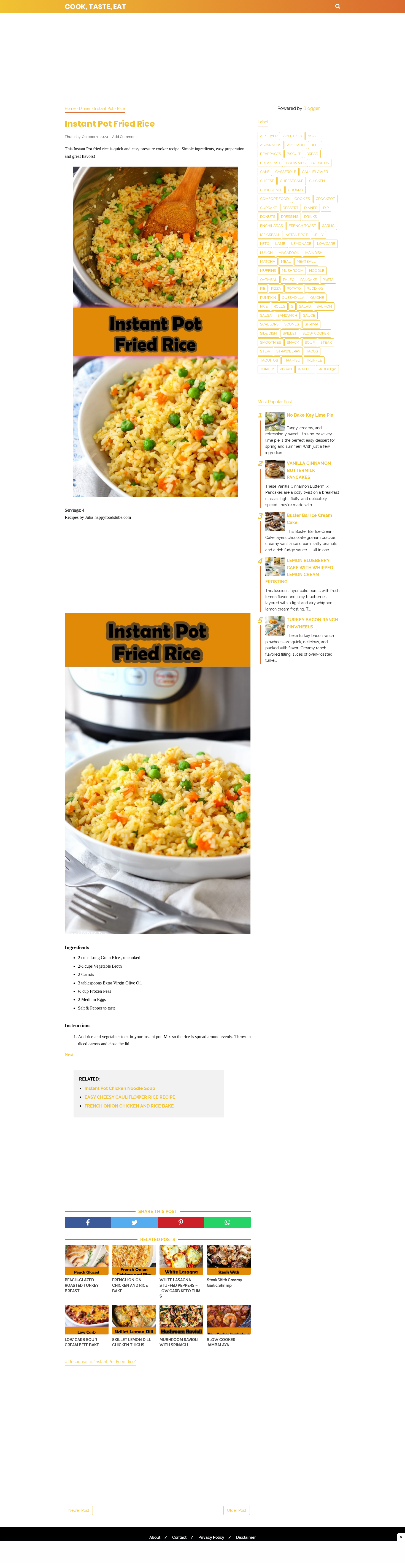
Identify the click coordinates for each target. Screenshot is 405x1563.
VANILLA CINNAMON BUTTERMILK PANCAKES (309, 470)
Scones (291, 324)
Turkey (267, 369)
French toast (302, 226)
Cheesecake (291, 181)
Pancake (308, 280)
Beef (315, 145)
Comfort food (274, 199)
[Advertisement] (202, 57)
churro (295, 190)
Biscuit (294, 154)
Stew (265, 351)
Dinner (310, 208)
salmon (324, 306)
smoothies (270, 342)
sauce (309, 315)
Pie (262, 288)
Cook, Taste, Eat (95, 7)
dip (326, 208)
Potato (294, 288)
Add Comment (124, 137)
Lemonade (301, 243)
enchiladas (271, 226)
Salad (305, 306)
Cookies (302, 199)
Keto (264, 243)
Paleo (289, 280)
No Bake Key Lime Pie (310, 415)
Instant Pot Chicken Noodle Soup (120, 1088)
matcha (267, 261)
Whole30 (327, 369)
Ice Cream (269, 235)
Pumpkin (268, 297)
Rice (264, 306)
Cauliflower (315, 172)
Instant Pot (296, 235)
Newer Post (78, 1510)
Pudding (315, 288)
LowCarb (326, 243)
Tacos (312, 351)
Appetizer (292, 136)
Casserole (285, 172)
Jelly (318, 235)
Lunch (266, 253)
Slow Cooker (316, 333)
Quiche (317, 297)
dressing (289, 217)
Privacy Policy (211, 1537)
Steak (326, 342)
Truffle (314, 360)
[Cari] (337, 6)
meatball (306, 261)
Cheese (267, 181)
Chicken (317, 181)
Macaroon (289, 253)
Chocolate (271, 190)
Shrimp (311, 324)
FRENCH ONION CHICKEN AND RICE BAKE (129, 1106)
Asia (312, 136)
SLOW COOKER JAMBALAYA (221, 1342)
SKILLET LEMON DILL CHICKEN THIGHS (131, 1342)
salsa (266, 315)
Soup (310, 342)
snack (293, 342)
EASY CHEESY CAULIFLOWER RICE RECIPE (130, 1097)
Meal (286, 261)
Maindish (314, 253)
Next (69, 1054)
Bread (312, 154)
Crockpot (325, 199)
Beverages (270, 154)
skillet (290, 333)
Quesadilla (293, 297)
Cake (264, 172)
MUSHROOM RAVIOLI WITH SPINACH (179, 1342)
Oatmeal (268, 280)
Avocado (296, 145)
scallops (269, 324)
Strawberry (288, 351)
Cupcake (268, 208)
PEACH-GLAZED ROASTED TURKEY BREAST (82, 1285)
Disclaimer (246, 1537)
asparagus (270, 145)
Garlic (328, 226)
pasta (328, 280)
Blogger (311, 108)
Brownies (296, 163)
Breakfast (270, 163)
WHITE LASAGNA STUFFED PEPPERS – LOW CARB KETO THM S (180, 1288)
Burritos (320, 163)
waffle (305, 369)
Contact (179, 1537)
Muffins (268, 270)
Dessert (290, 208)
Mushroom (292, 270)
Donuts (267, 217)
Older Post (236, 1510)
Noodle (316, 270)
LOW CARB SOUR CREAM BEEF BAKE (82, 1342)
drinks (310, 217)
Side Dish (268, 333)
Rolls (279, 306)
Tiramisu (292, 360)
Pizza (276, 288)
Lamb (280, 243)
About (154, 1537)
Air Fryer (268, 136)
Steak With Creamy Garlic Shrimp (224, 1283)
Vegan (286, 369)
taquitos (269, 360)
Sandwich (287, 315)
